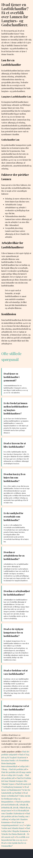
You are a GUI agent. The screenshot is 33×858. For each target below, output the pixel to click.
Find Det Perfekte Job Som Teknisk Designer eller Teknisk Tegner (16, 781)
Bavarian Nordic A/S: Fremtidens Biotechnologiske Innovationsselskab (15, 763)
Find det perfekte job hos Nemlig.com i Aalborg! (15, 816)
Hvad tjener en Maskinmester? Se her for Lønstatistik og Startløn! (15, 790)
